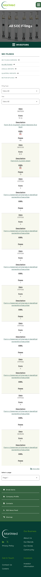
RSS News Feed (10, 510)
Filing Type (5, 86)
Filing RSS (34, 469)
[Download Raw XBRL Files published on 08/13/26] (20, 133)
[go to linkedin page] (3, 542)
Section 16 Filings (8, 78)
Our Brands (28, 542)
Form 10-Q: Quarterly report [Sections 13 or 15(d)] (20, 126)
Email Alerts (9, 490)
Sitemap (8, 517)
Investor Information (29, 565)
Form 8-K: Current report (20, 161)
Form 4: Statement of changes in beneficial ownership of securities (20, 196)
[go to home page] (9, 534)
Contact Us (7, 565)
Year (3, 96)
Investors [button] (22, 45)
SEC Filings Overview (9, 60)
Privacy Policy (8, 546)
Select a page (6, 472)
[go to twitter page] (8, 542)
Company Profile (11, 497)
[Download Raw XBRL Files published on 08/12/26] (20, 167)
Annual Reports (8, 69)
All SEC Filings (7, 64)
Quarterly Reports (9, 73)
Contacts (8, 503)
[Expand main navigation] (38, 4)
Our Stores (28, 546)
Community (29, 550)
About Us (28, 538)
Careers (5, 569)
